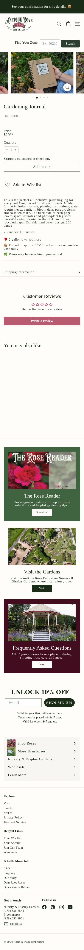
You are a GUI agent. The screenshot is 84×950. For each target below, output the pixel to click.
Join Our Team (13, 847)
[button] (23, 184)
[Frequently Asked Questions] (42, 622)
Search (70, 43)
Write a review (42, 321)
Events (8, 808)
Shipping (10, 158)
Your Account (13, 843)
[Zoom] (67, 87)
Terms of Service (15, 822)
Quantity (10, 142)
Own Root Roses (14, 882)
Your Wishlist (12, 838)
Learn (42, 664)
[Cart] (68, 24)
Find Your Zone (26, 42)
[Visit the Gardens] (42, 546)
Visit (42, 588)
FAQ (7, 868)
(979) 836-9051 (14, 918)
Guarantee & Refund (17, 887)
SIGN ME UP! (59, 702)
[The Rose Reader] (42, 470)
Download (42, 512)
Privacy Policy (13, 817)
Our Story (10, 877)
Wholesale (10, 852)
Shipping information (19, 272)
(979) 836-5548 (14, 910)
